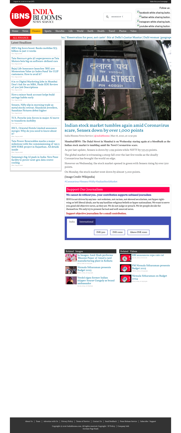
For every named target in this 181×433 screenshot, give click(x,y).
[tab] (72, 222)
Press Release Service (128, 421)
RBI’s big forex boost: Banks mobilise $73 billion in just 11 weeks (34, 50)
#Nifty (91, 181)
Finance (36, 31)
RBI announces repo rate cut (148, 255)
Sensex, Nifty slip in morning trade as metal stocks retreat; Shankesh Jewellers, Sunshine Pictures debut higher (34, 107)
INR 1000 (118, 232)
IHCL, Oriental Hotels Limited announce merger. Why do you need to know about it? (34, 131)
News (25, 31)
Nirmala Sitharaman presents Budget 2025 (94, 269)
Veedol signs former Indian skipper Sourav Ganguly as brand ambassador (96, 280)
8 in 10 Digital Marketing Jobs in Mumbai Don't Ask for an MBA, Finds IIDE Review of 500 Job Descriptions (34, 84)
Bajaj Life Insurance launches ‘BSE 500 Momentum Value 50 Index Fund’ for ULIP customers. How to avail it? (34, 71)
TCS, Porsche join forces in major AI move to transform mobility (35, 119)
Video (133, 31)
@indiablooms (101, 136)
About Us (29, 421)
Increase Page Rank (90, 429)
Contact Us (97, 421)
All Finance (20, 38)
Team (38, 421)
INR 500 (100, 232)
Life (71, 31)
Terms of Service (83, 421)
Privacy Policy (67, 421)
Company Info (123, 426)
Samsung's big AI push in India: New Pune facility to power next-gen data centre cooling (34, 160)
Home (15, 31)
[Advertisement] (36, 294)
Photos (122, 31)
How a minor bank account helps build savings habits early (33, 96)
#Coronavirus (72, 181)
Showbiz (59, 31)
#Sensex (83, 181)
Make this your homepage (159, 2)
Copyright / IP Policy (106, 426)
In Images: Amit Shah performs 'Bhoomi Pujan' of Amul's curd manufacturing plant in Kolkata (95, 258)
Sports (48, 31)
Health (100, 31)
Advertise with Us (51, 421)
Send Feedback (111, 421)
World (80, 31)
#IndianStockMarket (106, 181)
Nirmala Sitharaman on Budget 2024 (149, 277)
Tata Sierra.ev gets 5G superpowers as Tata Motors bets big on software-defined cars (35, 60)
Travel (112, 31)
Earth (90, 31)
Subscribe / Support (148, 421)
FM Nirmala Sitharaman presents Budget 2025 (151, 267)
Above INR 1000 (138, 232)
